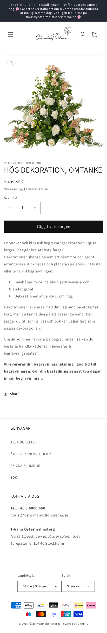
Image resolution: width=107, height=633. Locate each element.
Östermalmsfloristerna (45, 623)
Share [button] (14, 393)
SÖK (13, 477)
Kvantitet (10, 197)
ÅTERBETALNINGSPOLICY (30, 454)
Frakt (22, 189)
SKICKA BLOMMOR (25, 465)
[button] (10, 34)
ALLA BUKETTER (23, 442)
